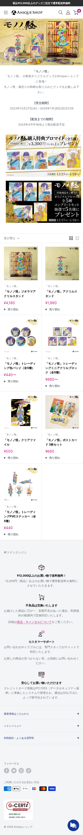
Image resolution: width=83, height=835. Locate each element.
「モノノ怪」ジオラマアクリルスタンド (20, 294)
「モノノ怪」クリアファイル (20, 442)
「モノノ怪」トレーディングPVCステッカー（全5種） (20, 516)
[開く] (60, 12)
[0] (76, 12)
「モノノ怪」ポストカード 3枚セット (61, 442)
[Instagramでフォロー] (21, 770)
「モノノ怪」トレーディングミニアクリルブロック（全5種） (61, 368)
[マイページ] (68, 12)
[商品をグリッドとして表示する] (71, 238)
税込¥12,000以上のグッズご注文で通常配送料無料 (41, 3)
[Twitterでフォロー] (14, 770)
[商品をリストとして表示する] (77, 238)
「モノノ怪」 (11, 286)
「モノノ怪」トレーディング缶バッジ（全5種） (20, 366)
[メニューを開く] (6, 12)
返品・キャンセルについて (34, 622)
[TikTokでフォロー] (28, 770)
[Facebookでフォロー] (6, 770)
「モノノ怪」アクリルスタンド (61, 294)
